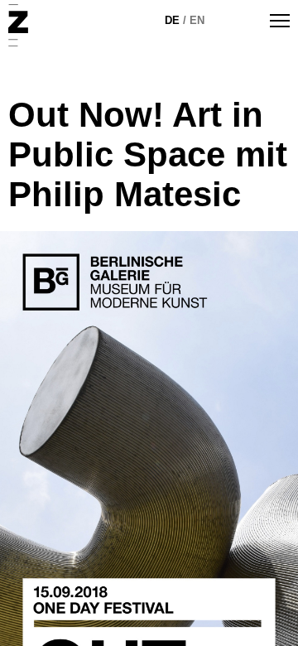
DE (172, 20)
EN (197, 20)
